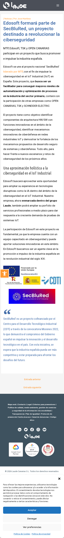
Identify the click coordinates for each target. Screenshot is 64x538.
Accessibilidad (45, 411)
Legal (29, 405)
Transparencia (18, 414)
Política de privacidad (41, 534)
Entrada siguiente (32, 387)
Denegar (32, 518)
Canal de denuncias (40, 417)
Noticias (8, 18)
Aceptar (32, 510)
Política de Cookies (22, 534)
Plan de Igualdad (33, 414)
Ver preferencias (32, 527)
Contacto (21, 405)
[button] (59, 478)
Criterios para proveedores (44, 405)
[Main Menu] (58, 5)
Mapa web (12, 405)
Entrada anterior (32, 379)
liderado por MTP (13, 71)
